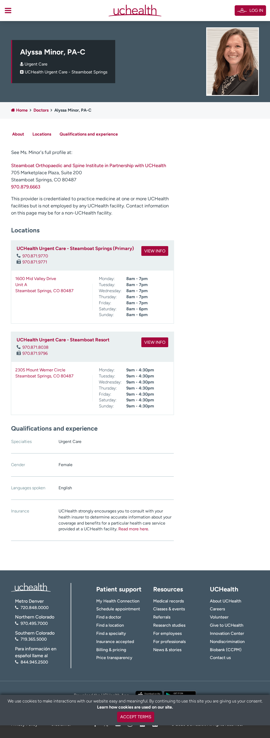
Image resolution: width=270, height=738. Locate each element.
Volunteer (219, 617)
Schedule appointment (118, 608)
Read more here (133, 528)
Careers (217, 608)
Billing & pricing (111, 649)
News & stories (167, 649)
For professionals (169, 641)
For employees (167, 633)
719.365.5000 (34, 639)
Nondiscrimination (227, 641)
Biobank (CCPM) (226, 649)
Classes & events (169, 608)
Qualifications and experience (89, 134)
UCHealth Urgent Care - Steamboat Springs (66, 71)
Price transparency (114, 657)
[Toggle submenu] (8, 10)
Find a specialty (111, 633)
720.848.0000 (35, 607)
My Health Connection (117, 601)
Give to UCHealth (226, 625)
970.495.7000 (34, 623)
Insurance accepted (115, 641)
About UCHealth (225, 601)
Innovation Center (227, 633)
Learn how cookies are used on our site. (135, 707)
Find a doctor (108, 617)
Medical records (168, 601)
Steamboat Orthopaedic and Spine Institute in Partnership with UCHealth (88, 165)
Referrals (161, 617)
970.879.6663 (25, 187)
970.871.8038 (35, 347)
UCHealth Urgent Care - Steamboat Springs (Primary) (75, 248)
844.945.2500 (34, 662)
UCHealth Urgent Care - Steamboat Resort (63, 340)
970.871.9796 (35, 353)
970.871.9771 (34, 262)
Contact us (220, 657)
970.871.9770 (35, 255)
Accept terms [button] (135, 716)
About (18, 134)
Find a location (110, 625)
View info (154, 250)
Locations (41, 134)
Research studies (169, 625)
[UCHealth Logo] (31, 587)
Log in (256, 10)
